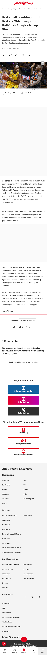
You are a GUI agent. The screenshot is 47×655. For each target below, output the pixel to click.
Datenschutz (6, 613)
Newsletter (6, 520)
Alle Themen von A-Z (9, 515)
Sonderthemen (29, 578)
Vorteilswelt (6, 543)
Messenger (6, 525)
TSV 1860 (5, 499)
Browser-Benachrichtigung (11, 534)
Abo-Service (6, 578)
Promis (4, 503)
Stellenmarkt (28, 515)
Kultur (26, 489)
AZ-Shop (26, 569)
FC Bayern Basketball (17, 9)
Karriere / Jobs (7, 569)
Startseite (4, 9)
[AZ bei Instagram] (32, 597)
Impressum (6, 603)
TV (24, 485)
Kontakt (5, 588)
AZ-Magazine (28, 574)
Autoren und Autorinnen (10, 565)
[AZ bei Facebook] (25, 597)
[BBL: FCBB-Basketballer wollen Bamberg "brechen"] (4, 324)
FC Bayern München (27, 320)
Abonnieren (6, 574)
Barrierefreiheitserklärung (11, 617)
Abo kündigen (7, 622)
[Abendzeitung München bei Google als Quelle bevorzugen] (29, 55)
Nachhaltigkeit (29, 499)
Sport (9, 9)
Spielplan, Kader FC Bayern (11, 548)
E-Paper (5, 583)
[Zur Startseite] (23, 5)
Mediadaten (28, 565)
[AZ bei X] (39, 597)
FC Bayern (14, 221)
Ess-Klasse (6, 538)
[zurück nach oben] (24, 639)
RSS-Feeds (6, 529)
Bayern (4, 489)
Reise (25, 494)
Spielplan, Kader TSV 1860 (11, 552)
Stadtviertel (6, 485)
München (5, 480)
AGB (3, 608)
